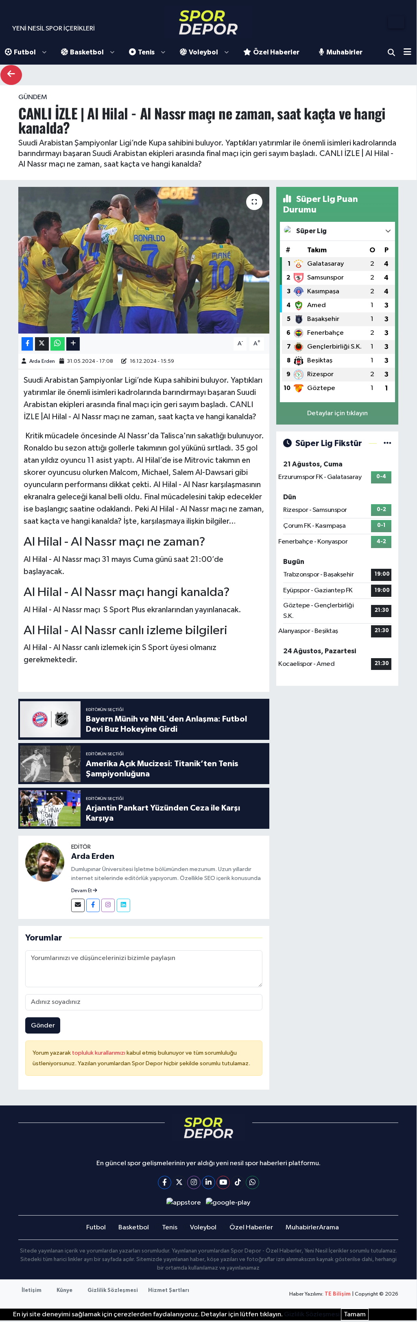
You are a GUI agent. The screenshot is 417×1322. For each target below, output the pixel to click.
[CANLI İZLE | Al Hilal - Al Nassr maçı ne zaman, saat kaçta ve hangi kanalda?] (143, 260)
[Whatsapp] (252, 1182)
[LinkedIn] (208, 1182)
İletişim (31, 1290)
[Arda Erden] (44, 861)
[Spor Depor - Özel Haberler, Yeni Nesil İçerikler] (208, 22)
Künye (64, 1290)
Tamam (355, 1314)
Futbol (25, 52)
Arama (391, 52)
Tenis (146, 52)
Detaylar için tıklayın (337, 413)
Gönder (43, 1025)
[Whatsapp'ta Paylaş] (57, 344)
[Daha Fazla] (73, 344)
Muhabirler (344, 52)
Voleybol (203, 52)
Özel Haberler (276, 52)
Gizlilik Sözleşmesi (112, 1290)
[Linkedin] (123, 905)
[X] (179, 1182)
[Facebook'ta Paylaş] (27, 344)
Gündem (32, 97)
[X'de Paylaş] (42, 344)
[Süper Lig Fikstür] (387, 443)
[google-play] (228, 1202)
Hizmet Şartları (168, 1290)
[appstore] (183, 1202)
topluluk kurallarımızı (99, 1053)
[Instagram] (108, 905)
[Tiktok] (238, 1182)
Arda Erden (42, 361)
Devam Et (82, 891)
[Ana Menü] (410, 52)
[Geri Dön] (11, 75)
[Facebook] (93, 905)
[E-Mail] (78, 905)
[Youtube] (223, 1182)
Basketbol (87, 52)
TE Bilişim (338, 1294)
